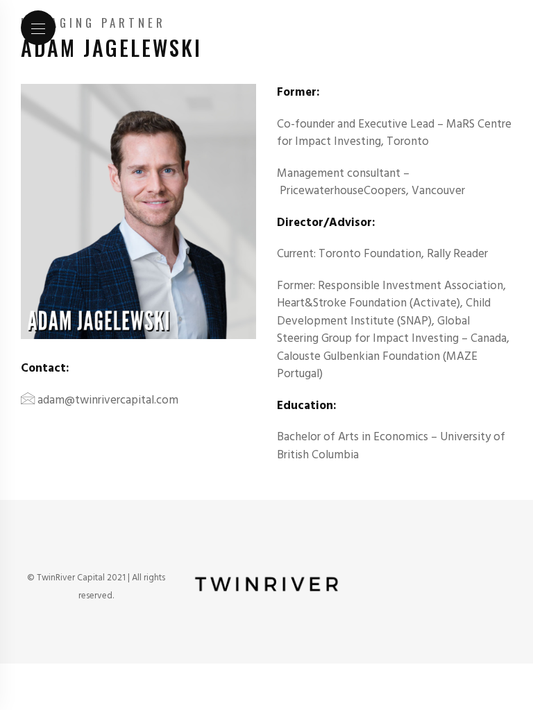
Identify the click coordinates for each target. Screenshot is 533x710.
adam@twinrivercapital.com (107, 400)
